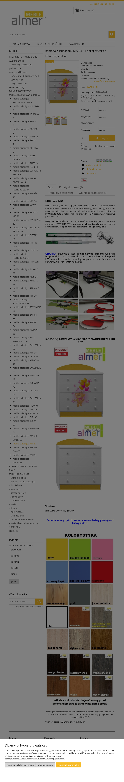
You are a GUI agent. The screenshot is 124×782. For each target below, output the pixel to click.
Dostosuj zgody (45, 765)
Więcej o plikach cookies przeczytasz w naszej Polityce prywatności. (35, 758)
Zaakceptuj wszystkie (68, 765)
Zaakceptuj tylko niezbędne (20, 765)
